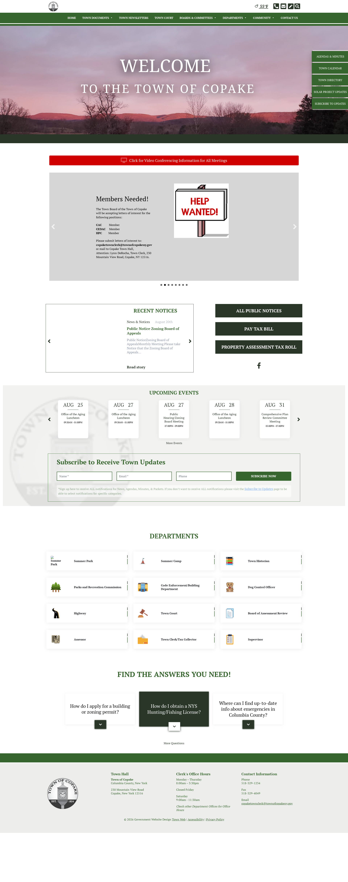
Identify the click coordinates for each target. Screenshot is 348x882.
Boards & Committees (196, 18)
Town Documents (95, 18)
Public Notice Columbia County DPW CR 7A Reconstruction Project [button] (165, 285)
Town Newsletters (133, 18)
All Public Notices (258, 311)
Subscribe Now (263, 476)
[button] (53, 227)
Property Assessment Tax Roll (258, 347)
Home (72, 18)
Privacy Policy (215, 819)
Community (262, 18)
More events (174, 443)
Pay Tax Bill (258, 329)
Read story (136, 367)
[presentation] (49, 341)
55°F (263, 6)
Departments (233, 18)
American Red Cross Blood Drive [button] (179, 285)
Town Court (164, 18)
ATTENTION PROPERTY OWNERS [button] (183, 285)
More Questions (174, 743)
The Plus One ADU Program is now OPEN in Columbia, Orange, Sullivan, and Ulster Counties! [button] (187, 285)
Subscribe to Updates (259, 489)
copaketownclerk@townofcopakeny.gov (267, 803)
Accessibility (196, 819)
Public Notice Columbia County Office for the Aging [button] (161, 285)
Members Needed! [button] (168, 285)
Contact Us (289, 18)
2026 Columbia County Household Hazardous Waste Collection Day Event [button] (172, 285)
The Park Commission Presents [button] (176, 285)
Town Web (179, 819)
